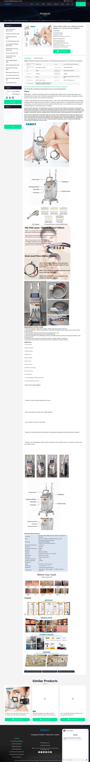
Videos (43, 4)
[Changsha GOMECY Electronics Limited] (8, 4)
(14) (13, 79)
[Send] (87, 759)
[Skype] (7, 98)
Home (31, 4)
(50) (12, 53)
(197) (12, 33)
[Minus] (86, 731)
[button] (26, 46)
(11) (12, 72)
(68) (12, 65)
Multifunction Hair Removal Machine (66, 671)
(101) (12, 68)
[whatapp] (10, 97)
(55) (11, 56)
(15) (11, 82)
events (62, 4)
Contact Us (56, 4)
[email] (13, 98)
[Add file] (64, 759)
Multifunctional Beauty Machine (49, 671)
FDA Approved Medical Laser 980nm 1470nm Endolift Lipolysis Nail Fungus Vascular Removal (16, 714)
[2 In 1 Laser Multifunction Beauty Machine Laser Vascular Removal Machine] (45, 699)
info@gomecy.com (69, 0)
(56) (12, 45)
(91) (12, 49)
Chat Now (13, 102)
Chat (81, 4)
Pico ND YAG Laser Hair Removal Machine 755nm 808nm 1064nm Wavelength (72, 714)
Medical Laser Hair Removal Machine (33, 671)
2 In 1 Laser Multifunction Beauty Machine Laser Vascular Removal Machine (44, 714)
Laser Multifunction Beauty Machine (21, 20)
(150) (11, 61)
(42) (12, 41)
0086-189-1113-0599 (81, 0)
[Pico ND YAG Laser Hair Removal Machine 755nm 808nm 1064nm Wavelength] (72, 699)
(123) (10, 30)
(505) (11, 37)
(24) (12, 75)
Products (37, 4)
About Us (49, 4)
